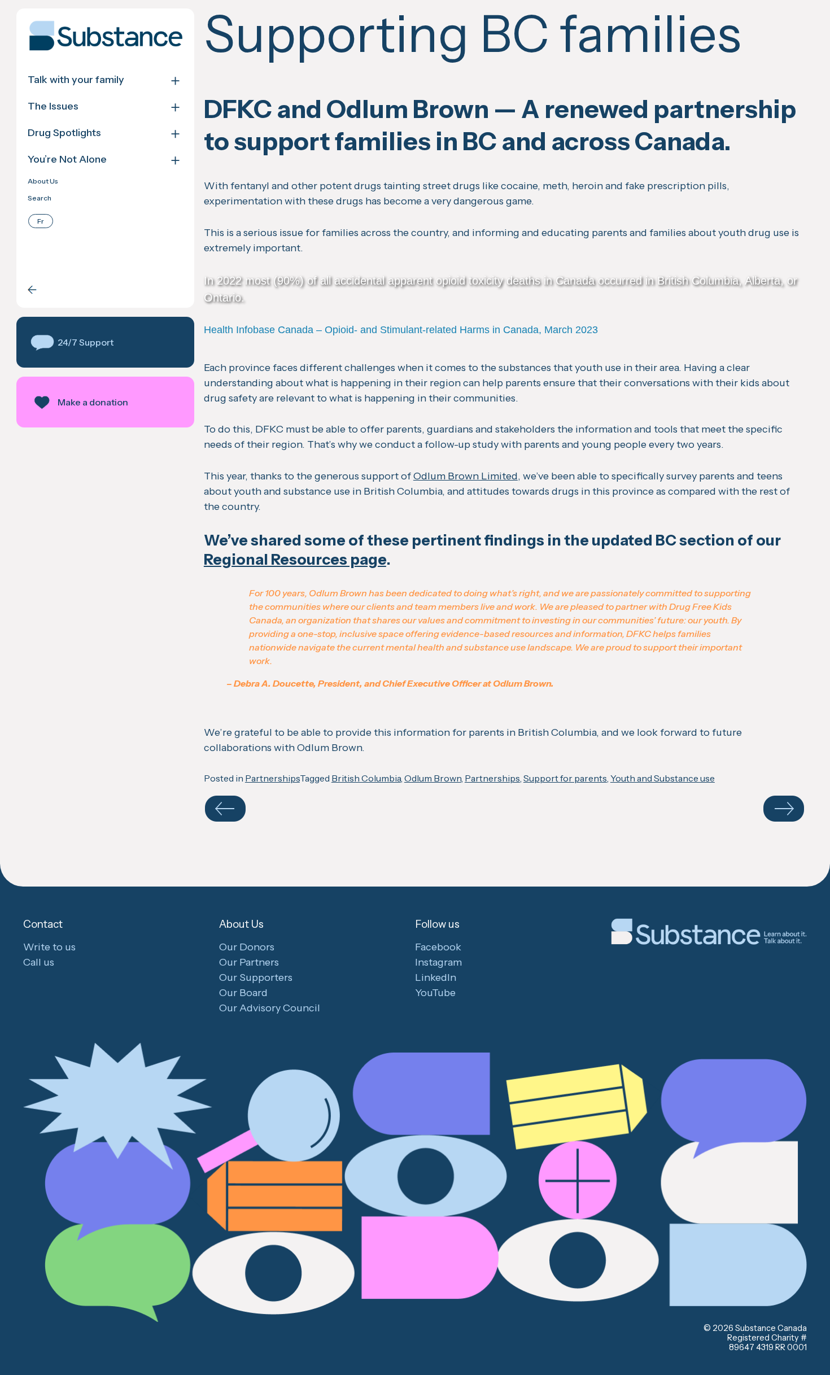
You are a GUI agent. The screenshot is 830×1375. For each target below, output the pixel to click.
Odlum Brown (432, 778)
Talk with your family (76, 80)
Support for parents (565, 778)
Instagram (438, 962)
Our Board (243, 992)
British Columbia (366, 778)
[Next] (784, 809)
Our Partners (249, 962)
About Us (43, 181)
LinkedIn (435, 977)
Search (39, 198)
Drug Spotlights (64, 133)
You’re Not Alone (67, 159)
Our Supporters (255, 977)
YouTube (435, 992)
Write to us (49, 947)
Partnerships (272, 778)
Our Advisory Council (269, 1008)
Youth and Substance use (662, 778)
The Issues (53, 106)
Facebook (438, 947)
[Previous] (225, 809)
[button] (105, 342)
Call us (38, 962)
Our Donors (246, 947)
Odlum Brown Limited (465, 476)
